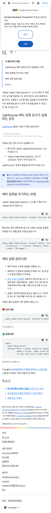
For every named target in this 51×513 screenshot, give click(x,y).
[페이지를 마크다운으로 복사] (11, 52)
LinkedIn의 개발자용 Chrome (13, 485)
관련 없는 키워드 (14, 398)
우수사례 (5, 457)
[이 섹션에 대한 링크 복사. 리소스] (13, 381)
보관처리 (5, 461)
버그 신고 (5, 437)
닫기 (26, 34)
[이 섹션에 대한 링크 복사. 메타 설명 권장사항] (29, 259)
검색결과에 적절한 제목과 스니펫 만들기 (25, 393)
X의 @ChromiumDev (10, 477)
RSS (3, 490)
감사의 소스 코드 (25, 388)
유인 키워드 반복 (14, 279)
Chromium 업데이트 (10, 453)
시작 (26, 44)
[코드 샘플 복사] (47, 214)
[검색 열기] (33, 3)
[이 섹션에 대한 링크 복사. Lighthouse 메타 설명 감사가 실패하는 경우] (17, 119)
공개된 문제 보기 (8, 441)
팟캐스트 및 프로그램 (10, 465)
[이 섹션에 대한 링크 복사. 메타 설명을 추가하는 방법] (38, 194)
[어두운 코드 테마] (43, 214)
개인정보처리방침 (15, 501)
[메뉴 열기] (4, 3)
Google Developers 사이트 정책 (28, 416)
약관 (3, 501)
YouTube (5, 481)
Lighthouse (7, 126)
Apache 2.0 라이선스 (22, 413)
